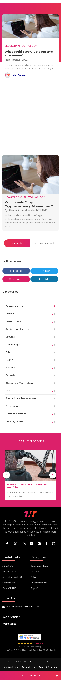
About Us (7, 566)
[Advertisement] (30, 116)
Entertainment (38, 582)
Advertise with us (12, 577)
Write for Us (9, 571)
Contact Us (8, 582)
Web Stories (9, 623)
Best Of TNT (9, 588)
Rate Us (39, 643)
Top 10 (34, 588)
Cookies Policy (11, 667)
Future (34, 577)
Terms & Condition (48, 667)
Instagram (17, 279)
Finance (35, 571)
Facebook (16, 270)
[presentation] (6, 475)
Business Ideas (39, 566)
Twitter (45, 270)
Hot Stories (17, 243)
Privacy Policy (28, 667)
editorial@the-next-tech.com (22, 606)
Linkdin (45, 279)
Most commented (44, 243)
